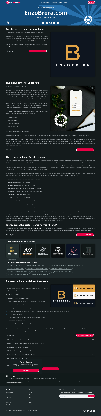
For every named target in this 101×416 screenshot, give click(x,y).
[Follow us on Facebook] (84, 411)
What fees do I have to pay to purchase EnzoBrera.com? (21, 351)
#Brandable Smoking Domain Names (63, 271)
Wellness (8, 397)
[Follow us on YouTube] (91, 411)
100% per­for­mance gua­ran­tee (38, 40)
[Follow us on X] (88, 411)
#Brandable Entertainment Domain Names (37, 268)
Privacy (30, 402)
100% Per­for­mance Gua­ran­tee (35, 228)
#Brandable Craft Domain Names (15, 265)
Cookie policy (17, 366)
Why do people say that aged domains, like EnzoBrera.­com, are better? (25, 343)
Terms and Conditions (32, 366)
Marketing (8, 402)
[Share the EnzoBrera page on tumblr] (50, 23)
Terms (30, 400)
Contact (66, 2)
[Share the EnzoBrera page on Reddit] (58, 23)
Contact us (11, 46)
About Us (31, 395)
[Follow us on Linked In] (94, 411)
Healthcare (9, 395)
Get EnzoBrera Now (82, 335)
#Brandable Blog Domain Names (15, 268)
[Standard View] (7, 23)
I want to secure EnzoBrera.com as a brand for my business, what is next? (26, 362)
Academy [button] (54, 2)
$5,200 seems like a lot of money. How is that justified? (21, 354)
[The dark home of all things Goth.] (42, 251)
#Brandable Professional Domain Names (40, 271)
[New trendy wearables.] (27, 251)
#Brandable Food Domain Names (56, 265)
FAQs (30, 397)
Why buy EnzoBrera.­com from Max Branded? (18, 340)
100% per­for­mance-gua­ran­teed (28, 331)
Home (30, 392)
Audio (7, 400)
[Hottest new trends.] (88, 251)
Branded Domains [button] (45, 2)
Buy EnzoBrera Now (34, 51)
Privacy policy (23, 366)
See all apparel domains (11, 259)
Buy (91, 2)
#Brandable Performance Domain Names (61, 268)
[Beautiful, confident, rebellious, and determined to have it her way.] (58, 251)
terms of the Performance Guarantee (16, 382)
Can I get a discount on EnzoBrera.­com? (17, 358)
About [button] (60, 2)
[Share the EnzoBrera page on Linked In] (54, 23)
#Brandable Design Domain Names (35, 265)
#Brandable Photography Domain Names (17, 271)
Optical (8, 405)
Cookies (31, 405)
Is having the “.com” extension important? (18, 347)
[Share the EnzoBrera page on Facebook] (43, 23)
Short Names (9, 392)
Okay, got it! (26, 370)
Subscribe (91, 396)
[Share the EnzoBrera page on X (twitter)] (47, 23)
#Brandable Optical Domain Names (76, 265)
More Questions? (11, 365)
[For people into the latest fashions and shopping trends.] (12, 251)
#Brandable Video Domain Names (40, 274)
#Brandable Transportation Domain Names (18, 274)
